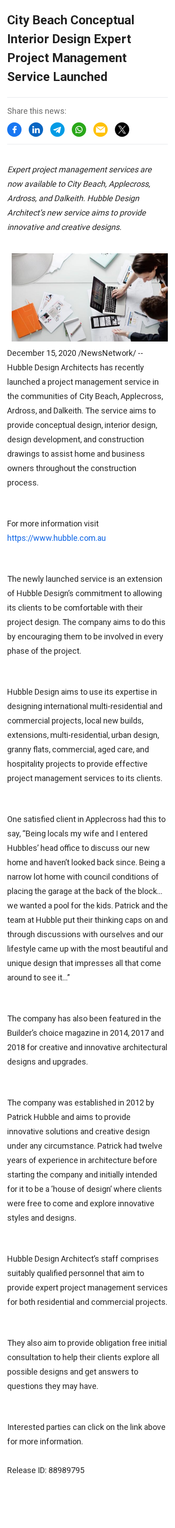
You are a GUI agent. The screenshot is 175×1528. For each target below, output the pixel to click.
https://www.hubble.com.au (56, 538)
